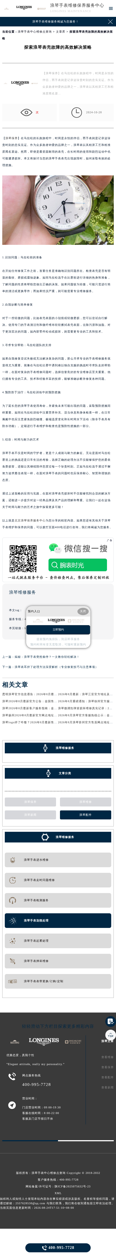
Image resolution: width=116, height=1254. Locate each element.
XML (58, 1193)
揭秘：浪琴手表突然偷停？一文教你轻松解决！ (47, 656)
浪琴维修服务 (65, 837)
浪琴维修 (85, 801)
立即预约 (58, 629)
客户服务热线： (58, 1179)
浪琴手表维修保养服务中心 (77, 5)
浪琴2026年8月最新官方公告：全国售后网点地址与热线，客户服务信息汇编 (54, 701)
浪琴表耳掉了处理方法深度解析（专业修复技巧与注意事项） (56, 666)
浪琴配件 (85, 814)
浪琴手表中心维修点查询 (35, 31)
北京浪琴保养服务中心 (30, 520)
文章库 (60, 31)
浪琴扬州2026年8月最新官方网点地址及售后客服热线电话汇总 (45, 715)
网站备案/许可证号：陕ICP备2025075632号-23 (58, 1186)
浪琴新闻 (30, 814)
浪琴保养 (11, 138)
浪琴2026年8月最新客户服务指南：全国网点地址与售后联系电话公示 (49, 708)
